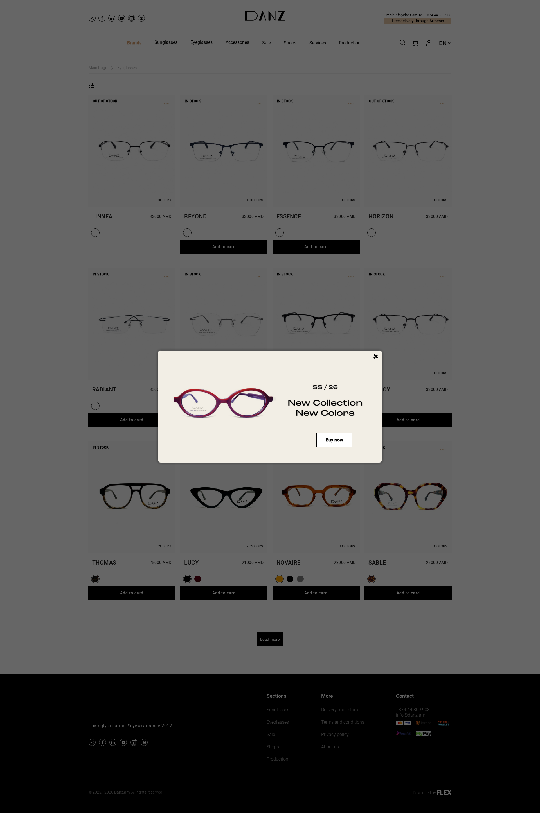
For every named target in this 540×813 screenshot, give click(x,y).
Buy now (334, 440)
